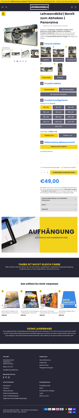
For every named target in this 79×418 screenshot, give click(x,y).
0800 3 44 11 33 (8, 367)
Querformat (59, 60)
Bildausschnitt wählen (59, 146)
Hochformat (71, 60)
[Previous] (4, 30)
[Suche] (6, 7)
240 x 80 (58, 122)
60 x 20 (58, 107)
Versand (6, 388)
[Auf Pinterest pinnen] (20, 61)
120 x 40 (58, 112)
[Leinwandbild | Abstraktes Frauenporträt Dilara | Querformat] (49, 299)
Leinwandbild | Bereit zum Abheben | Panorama (54, 199)
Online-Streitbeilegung (10, 396)
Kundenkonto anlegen (47, 391)
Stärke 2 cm (49, 135)
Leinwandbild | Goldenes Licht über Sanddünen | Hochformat (10, 312)
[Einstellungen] (72, 7)
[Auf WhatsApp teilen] (23, 61)
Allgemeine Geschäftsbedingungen (15, 398)
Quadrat (46, 60)
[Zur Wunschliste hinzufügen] (62, 306)
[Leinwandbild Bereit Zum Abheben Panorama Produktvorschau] (6, 54)
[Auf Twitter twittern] (17, 61)
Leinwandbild (49, 90)
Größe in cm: (47, 103)
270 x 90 (71, 122)
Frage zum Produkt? (69, 167)
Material (45, 209)
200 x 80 (71, 117)
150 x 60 (46, 117)
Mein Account (44, 396)
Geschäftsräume (45, 360)
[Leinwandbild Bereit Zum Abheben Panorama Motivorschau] (16, 54)
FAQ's (41, 388)
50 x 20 (46, 107)
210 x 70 (46, 122)
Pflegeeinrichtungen (46, 368)
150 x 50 (71, 112)
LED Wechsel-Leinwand (58, 94)
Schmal (60, 78)
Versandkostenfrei (55, 187)
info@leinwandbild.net (10, 370)
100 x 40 (46, 112)
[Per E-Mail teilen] (26, 61)
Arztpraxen (43, 363)
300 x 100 (58, 127)
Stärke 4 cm (67, 135)
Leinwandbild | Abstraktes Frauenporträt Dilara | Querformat (49, 312)
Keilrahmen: (48, 131)
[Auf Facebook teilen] (14, 61)
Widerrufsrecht (8, 391)
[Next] (36, 30)
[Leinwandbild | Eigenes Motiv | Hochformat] (68, 299)
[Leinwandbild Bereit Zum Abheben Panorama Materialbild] (25, 54)
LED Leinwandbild (68, 90)
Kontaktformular (45, 386)
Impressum (7, 386)
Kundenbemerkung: (46, 151)
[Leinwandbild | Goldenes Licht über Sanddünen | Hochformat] (11, 299)
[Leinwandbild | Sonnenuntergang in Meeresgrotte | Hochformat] (30, 299)
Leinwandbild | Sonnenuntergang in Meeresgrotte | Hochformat (30, 312)
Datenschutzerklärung (10, 393)
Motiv (44, 205)
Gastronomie (44, 365)
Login (41, 393)
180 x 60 (58, 117)
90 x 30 (70, 107)
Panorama (46, 78)
